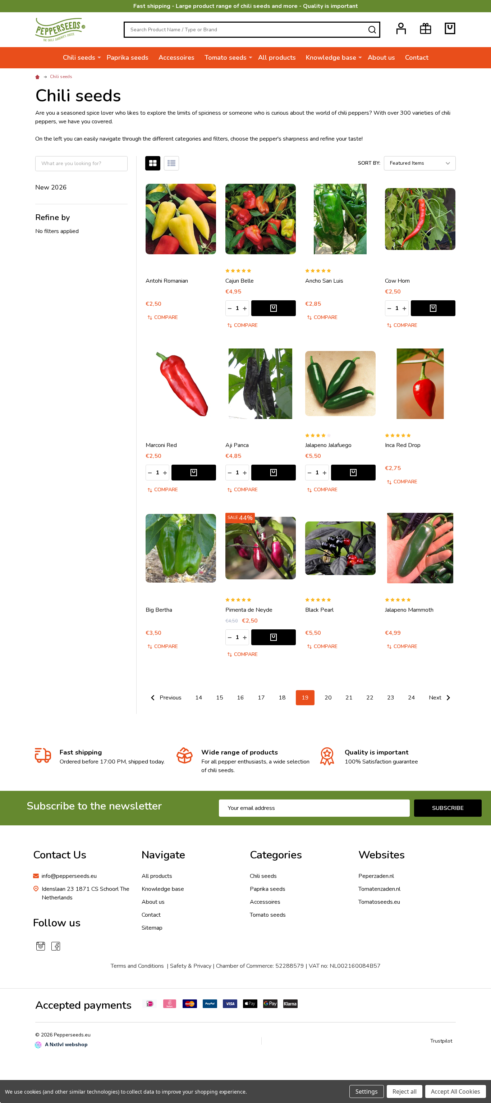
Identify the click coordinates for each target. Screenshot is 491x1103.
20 (328, 698)
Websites (381, 855)
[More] (99, 57)
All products (277, 57)
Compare (166, 317)
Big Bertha (159, 610)
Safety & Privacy (190, 966)
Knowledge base (331, 57)
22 (369, 698)
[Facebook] (55, 946)
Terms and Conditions (137, 966)
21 (349, 698)
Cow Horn (397, 281)
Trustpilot (441, 1041)
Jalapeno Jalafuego (328, 445)
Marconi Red (161, 445)
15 (219, 698)
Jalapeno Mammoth (409, 610)
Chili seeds (79, 57)
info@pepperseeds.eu (69, 876)
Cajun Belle (239, 281)
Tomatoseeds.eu (379, 902)
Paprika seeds (127, 57)
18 (282, 698)
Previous (170, 698)
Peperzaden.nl (376, 876)
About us (381, 57)
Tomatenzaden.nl (379, 889)
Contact (416, 57)
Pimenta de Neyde (248, 610)
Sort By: (369, 163)
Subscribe (448, 808)
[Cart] (450, 28)
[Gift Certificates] (425, 28)
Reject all (405, 1091)
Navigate (163, 855)
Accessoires (176, 57)
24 (411, 698)
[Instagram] (40, 946)
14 (198, 698)
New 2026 (51, 187)
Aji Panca (237, 445)
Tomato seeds (226, 57)
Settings (366, 1091)
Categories (276, 855)
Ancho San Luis (324, 281)
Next (436, 698)
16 (240, 698)
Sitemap (152, 928)
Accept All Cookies (455, 1091)
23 (390, 698)
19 (305, 698)
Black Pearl (319, 610)
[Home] (38, 76)
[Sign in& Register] (401, 28)
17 (261, 698)
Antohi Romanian (167, 281)
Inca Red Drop (403, 445)
